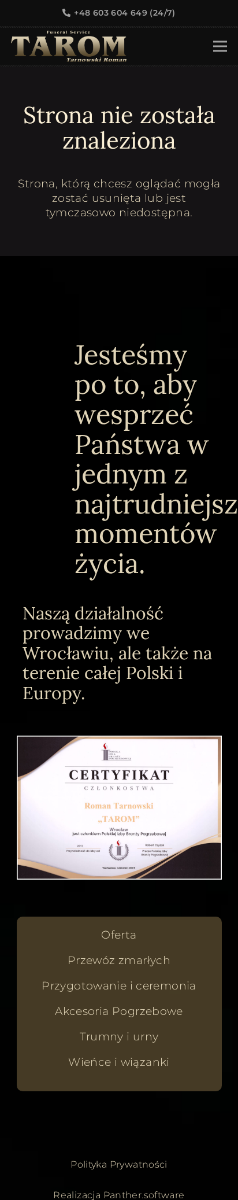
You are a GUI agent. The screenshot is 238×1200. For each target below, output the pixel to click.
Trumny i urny (119, 1036)
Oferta (118, 934)
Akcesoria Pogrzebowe (119, 1011)
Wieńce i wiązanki (118, 1062)
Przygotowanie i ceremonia (119, 985)
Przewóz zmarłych (119, 960)
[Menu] (220, 46)
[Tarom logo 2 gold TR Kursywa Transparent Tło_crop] (69, 46)
